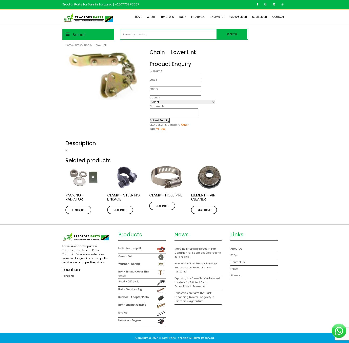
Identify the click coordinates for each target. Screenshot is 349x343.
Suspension (259, 17)
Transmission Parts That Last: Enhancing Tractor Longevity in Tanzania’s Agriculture (194, 297)
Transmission (238, 17)
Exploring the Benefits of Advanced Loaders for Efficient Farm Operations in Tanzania (197, 282)
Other (78, 45)
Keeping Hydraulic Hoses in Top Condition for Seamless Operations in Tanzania (197, 253)
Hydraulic (217, 17)
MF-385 (161, 129)
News (234, 269)
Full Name (156, 71)
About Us (236, 249)
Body (182, 17)
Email (153, 80)
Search (231, 34)
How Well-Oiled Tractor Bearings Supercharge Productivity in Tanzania (196, 267)
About (151, 17)
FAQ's (234, 255)
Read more (78, 210)
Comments (157, 106)
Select (79, 34)
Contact (278, 17)
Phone (154, 89)
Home (138, 17)
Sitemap (236, 275)
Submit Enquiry (159, 120)
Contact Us (237, 262)
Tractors (167, 17)
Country (155, 97)
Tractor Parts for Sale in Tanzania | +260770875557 (100, 4)
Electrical (198, 17)
